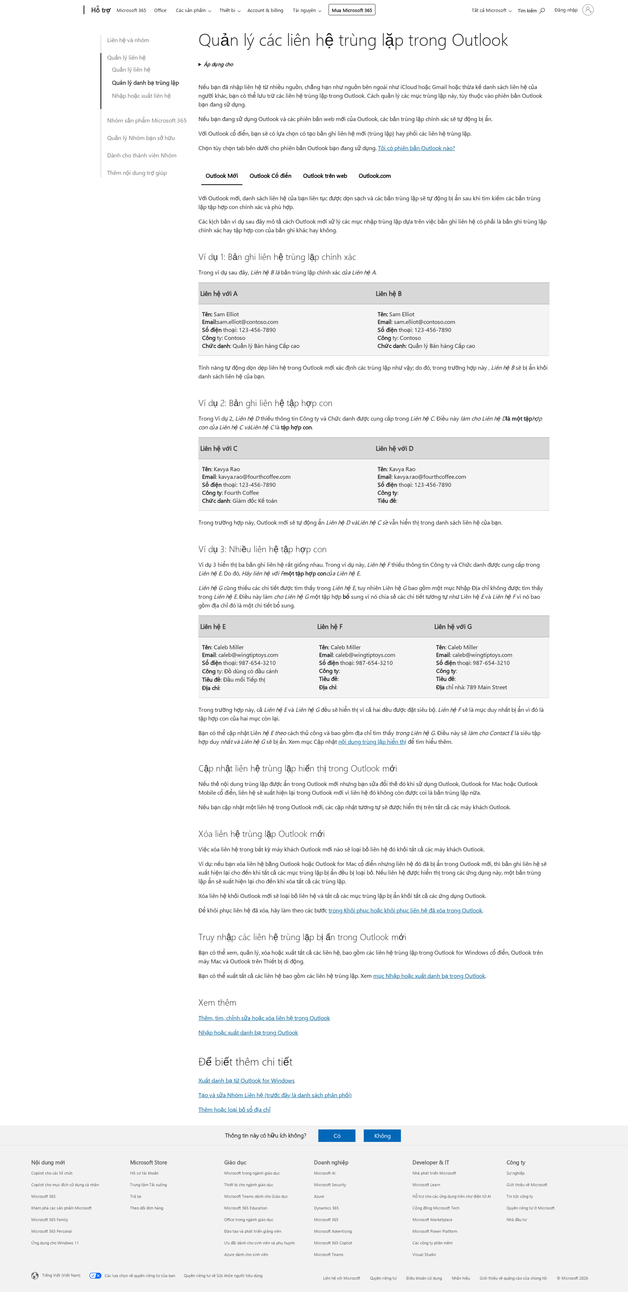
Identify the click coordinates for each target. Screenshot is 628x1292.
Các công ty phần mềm (432, 1242)
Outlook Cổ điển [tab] (270, 175)
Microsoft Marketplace (432, 1219)
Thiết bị (227, 10)
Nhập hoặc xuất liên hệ (141, 95)
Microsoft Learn (426, 1184)
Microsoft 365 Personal (51, 1231)
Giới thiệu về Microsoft (527, 1184)
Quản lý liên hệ (126, 57)
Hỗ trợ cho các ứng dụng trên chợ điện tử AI (451, 1196)
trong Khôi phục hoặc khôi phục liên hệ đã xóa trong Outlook (405, 910)
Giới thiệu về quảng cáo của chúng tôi (513, 1278)
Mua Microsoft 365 (352, 10)
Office (160, 10)
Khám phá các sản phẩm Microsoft (61, 1208)
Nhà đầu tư (517, 1219)
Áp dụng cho (218, 64)
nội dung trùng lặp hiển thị (372, 741)
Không (382, 1135)
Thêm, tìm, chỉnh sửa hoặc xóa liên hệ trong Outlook (264, 1018)
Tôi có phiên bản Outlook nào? (416, 148)
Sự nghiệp (515, 1173)
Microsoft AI (324, 1173)
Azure (319, 1196)
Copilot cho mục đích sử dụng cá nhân (65, 1184)
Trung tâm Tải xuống (148, 1184)
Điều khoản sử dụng (424, 1278)
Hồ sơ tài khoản (144, 1173)
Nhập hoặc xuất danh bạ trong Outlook (248, 1032)
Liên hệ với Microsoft (341, 1278)
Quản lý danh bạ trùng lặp (145, 82)
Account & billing (265, 10)
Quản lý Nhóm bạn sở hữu (141, 137)
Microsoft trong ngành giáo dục (252, 1173)
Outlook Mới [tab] (222, 175)
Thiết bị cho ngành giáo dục (248, 1184)
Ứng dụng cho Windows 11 (55, 1242)
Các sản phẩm (191, 10)
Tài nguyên (304, 10)
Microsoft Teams (328, 1254)
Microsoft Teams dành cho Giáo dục (256, 1196)
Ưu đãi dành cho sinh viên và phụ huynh (259, 1242)
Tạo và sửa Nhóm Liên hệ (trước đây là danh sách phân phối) (275, 1095)
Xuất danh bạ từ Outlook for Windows (246, 1080)
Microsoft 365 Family (49, 1219)
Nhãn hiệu (461, 1278)
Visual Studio (424, 1254)
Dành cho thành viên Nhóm (142, 155)
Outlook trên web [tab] (325, 175)
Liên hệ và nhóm (128, 40)
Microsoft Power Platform (434, 1231)
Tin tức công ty (520, 1196)
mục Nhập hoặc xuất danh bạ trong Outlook (429, 975)
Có (337, 1135)
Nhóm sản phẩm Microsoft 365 (147, 120)
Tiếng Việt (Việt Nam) (61, 1275)
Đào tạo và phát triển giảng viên (252, 1231)
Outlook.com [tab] (375, 175)
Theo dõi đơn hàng (146, 1208)
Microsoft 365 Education (245, 1208)
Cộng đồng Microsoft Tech (435, 1208)
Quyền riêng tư (383, 1278)
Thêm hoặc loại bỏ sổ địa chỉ (234, 1109)
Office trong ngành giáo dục (248, 1219)
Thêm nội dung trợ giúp (137, 172)
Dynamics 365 (326, 1208)
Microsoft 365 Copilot (333, 1242)
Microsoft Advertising (333, 1231)
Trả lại (135, 1196)
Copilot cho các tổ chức (52, 1173)
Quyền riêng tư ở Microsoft (531, 1208)
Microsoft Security (330, 1184)
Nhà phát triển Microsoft (434, 1173)
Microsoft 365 (131, 10)
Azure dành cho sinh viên (246, 1254)
